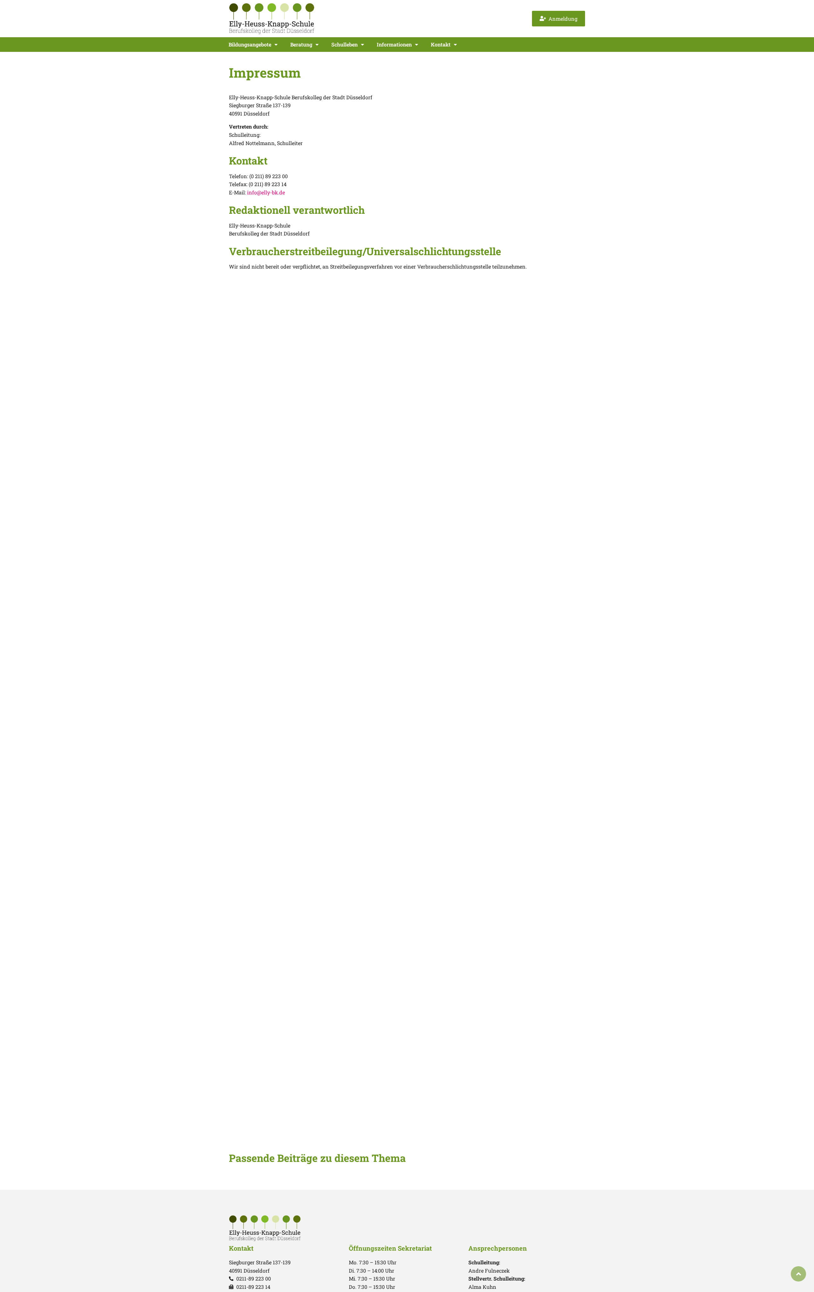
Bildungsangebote (250, 44)
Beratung (301, 44)
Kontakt (441, 44)
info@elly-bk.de (266, 192)
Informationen (394, 44)
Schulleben (344, 44)
